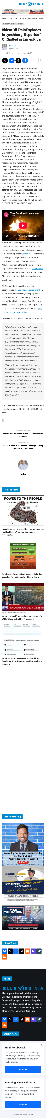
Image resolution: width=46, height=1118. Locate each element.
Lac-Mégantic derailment (29, 289)
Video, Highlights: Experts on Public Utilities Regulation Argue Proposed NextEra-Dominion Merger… (22, 661)
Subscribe (23, 1069)
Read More (30, 1010)
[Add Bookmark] (41, 60)
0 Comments (22, 53)
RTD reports (37, 268)
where (26, 253)
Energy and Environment (13, 24)
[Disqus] (23, 706)
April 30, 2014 (14, 48)
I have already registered (23, 1114)
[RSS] (4, 957)
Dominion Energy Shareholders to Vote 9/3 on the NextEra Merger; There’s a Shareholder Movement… (23, 532)
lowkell (12, 45)
